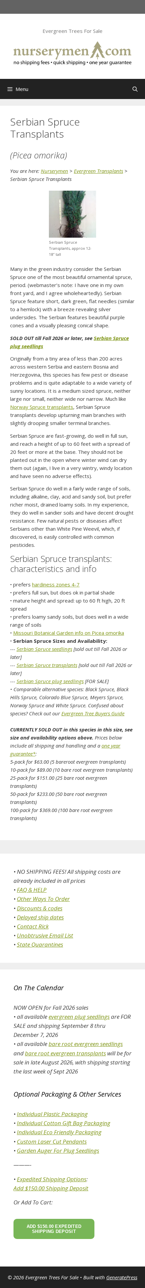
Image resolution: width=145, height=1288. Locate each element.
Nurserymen (54, 171)
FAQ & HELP (32, 890)
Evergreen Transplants (98, 171)
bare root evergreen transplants (65, 1053)
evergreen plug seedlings (79, 1016)
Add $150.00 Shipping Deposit (50, 1188)
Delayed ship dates (40, 917)
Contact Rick (33, 926)
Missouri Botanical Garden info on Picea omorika (68, 632)
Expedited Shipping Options (51, 1179)
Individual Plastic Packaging (52, 1114)
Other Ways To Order (43, 899)
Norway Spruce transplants (41, 406)
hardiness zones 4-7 (56, 584)
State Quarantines (40, 944)
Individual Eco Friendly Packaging (59, 1132)
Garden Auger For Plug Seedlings (58, 1150)
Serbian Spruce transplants (47, 665)
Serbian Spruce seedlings (44, 649)
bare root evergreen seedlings (86, 1044)
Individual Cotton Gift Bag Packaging (63, 1123)
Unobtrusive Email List (45, 935)
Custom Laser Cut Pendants (52, 1141)
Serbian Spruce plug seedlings (50, 681)
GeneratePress (121, 1277)
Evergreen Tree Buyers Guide (92, 713)
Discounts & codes (39, 908)
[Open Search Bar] (135, 89)
